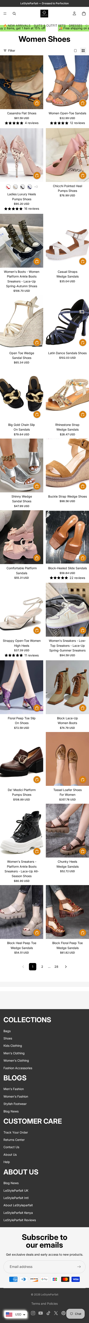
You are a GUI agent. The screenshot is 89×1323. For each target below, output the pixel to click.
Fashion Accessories (17, 1068)
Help (6, 1162)
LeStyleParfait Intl (16, 1198)
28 (56, 966)
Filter (11, 50)
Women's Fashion (15, 1096)
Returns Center (14, 1140)
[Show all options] (36, 186)
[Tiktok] (48, 1313)
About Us (10, 1154)
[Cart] (84, 13)
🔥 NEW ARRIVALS (16, 25)
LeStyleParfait (49, 1294)
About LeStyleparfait (18, 1205)
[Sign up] (79, 1266)
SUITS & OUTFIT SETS (50, 25)
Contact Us (11, 1147)
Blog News (11, 1111)
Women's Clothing (16, 1060)
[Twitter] (56, 1313)
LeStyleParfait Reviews (19, 1220)
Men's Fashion (13, 1089)
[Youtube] (40, 1313)
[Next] (66, 966)
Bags (7, 1031)
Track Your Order (15, 1132)
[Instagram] (33, 1313)
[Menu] (5, 14)
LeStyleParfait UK (15, 1190)
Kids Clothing (12, 1046)
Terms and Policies (44, 1303)
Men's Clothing (14, 1053)
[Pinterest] (63, 1313)
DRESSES (75, 25)
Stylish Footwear (15, 1104)
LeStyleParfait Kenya (18, 1212)
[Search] (14, 13)
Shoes (7, 1038)
